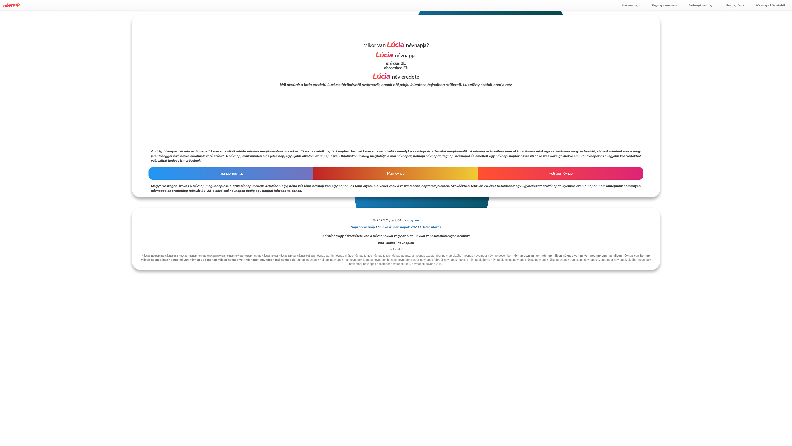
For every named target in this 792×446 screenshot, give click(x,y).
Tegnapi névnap (664, 5)
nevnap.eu (411, 220)
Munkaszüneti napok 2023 (398, 227)
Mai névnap (630, 5)
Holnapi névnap (701, 5)
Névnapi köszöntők (771, 5)
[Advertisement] (66, 44)
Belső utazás (431, 227)
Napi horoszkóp (363, 227)
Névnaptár (733, 5)
